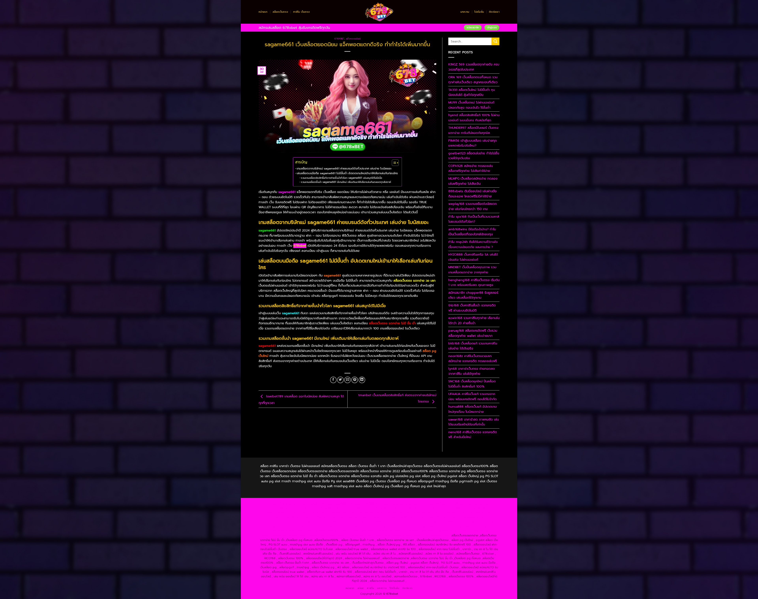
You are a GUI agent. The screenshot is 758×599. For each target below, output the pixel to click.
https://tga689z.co (312, 503)
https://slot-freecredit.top (412, 521)
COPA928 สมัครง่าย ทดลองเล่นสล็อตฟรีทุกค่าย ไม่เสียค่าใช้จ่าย (470, 168)
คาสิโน (370, 588)
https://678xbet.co (446, 512)
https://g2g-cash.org (396, 503)
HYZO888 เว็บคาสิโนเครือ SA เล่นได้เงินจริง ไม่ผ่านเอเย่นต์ (473, 257)
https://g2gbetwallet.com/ (426, 526)
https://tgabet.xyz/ (278, 512)
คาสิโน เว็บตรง (301, 12)
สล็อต (360, 588)
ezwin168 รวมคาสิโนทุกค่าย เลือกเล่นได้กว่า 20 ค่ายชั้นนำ (473, 320)
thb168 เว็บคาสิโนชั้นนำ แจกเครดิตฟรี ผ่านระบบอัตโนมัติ (472, 308)
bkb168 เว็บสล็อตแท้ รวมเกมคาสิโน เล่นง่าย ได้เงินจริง (472, 346)
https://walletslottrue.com (340, 521)
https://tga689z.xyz (339, 503)
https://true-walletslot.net (466, 517)
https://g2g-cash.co (425, 503)
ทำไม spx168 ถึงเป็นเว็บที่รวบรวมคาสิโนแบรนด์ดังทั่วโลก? (473, 219)
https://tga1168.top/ (361, 512)
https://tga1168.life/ (389, 512)
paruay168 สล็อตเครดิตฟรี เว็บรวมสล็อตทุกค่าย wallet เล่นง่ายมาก (472, 333)
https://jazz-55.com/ (302, 526)
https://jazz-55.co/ (274, 526)
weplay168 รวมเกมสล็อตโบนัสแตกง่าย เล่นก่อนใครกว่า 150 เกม (472, 206)
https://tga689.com (353, 531)
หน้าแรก (263, 12)
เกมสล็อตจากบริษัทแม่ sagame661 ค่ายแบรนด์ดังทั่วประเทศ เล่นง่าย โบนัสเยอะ (344, 168)
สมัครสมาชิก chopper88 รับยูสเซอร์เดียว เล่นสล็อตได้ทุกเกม (473, 295)
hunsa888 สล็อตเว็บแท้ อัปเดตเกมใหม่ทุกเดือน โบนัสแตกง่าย (472, 409)
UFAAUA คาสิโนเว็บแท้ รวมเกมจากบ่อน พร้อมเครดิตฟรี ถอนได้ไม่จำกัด (472, 397)
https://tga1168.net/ (332, 512)
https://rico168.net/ (287, 517)
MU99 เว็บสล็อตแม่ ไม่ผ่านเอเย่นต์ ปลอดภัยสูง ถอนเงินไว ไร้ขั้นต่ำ (471, 105)
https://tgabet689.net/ (443, 531)
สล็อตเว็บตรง (280, 12)
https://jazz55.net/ (309, 521)
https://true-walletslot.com (449, 521)
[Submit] (495, 41)
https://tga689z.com (284, 503)
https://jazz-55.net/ (330, 526)
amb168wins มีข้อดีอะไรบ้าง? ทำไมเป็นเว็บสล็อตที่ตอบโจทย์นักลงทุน (472, 232)
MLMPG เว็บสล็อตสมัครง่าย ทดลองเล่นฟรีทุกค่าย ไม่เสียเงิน (472, 181)
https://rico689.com (367, 503)
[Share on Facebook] (333, 380)
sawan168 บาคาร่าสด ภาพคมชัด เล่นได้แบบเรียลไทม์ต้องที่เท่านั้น (473, 422)
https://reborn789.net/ (432, 517)
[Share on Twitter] (340, 380)
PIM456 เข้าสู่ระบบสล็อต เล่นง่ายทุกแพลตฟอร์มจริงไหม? (472, 143)
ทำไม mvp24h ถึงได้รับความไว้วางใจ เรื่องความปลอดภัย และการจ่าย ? (472, 244)
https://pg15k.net (324, 508)
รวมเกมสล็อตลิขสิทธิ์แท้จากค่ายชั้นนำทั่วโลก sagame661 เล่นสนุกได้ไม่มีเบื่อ (341, 178)
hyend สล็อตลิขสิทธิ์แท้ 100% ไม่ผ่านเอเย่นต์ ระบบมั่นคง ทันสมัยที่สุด (473, 118)
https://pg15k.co (300, 508)
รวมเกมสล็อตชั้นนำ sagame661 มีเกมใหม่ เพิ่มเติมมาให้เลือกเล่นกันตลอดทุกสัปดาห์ (346, 182)
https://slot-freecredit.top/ (431, 535)
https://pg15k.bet (452, 503)
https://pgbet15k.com (352, 508)
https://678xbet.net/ (417, 512)
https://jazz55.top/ (481, 521)
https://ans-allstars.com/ (476, 512)
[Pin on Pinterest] (354, 380)
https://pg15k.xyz (276, 508)
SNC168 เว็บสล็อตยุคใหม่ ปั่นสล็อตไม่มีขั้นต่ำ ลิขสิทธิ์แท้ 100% (472, 384)
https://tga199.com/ (402, 517)
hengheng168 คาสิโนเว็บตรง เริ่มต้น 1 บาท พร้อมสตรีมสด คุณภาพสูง (473, 283)
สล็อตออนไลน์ (353, 38)
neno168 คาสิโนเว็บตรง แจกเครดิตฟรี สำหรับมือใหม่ (472, 435)
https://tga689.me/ (381, 531)
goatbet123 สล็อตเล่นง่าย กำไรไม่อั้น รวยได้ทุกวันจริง (473, 156)
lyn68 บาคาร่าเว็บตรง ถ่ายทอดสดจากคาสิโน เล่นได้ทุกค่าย (471, 371)
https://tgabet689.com (410, 531)
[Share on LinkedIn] (362, 380)
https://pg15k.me (476, 503)
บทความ (464, 12)
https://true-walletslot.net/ (356, 535)
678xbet (339, 38)
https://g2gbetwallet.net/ (462, 526)
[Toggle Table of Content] (393, 162)
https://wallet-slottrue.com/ (318, 535)
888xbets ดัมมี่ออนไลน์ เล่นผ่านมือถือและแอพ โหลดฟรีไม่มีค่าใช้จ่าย (472, 194)
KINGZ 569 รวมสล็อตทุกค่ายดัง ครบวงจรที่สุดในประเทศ (473, 67)
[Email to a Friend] (347, 380)
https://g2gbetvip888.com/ (388, 526)
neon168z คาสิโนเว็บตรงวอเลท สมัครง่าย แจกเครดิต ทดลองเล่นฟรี (472, 359)
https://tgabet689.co (474, 531)
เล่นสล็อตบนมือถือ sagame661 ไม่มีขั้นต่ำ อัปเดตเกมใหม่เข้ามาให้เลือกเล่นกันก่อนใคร (347, 173)
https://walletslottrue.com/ (280, 535)
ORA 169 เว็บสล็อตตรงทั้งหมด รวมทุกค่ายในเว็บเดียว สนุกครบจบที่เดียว (473, 80)
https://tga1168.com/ (479, 508)
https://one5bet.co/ (373, 517)
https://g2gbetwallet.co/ (322, 531)
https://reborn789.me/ (280, 521)
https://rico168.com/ (315, 517)
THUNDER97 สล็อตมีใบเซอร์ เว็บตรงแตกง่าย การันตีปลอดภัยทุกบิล (473, 130)
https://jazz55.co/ (356, 526)
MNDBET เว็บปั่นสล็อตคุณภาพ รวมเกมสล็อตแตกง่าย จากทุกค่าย (472, 270)
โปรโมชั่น (479, 12)
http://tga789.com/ (305, 512)
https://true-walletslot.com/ (393, 535)
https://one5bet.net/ (344, 517)
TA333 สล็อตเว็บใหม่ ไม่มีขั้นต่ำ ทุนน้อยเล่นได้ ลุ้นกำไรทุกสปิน (471, 92)
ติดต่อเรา (494, 12)
